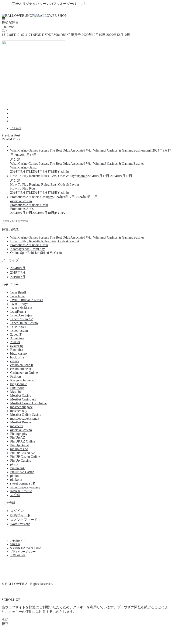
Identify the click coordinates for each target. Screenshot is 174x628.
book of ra (17, 357)
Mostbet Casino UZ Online (28, 403)
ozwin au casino (21, 201)
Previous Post (11, 135)
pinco (14, 464)
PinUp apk (17, 468)
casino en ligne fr (21, 365)
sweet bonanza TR (22, 483)
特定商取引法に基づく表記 (25, 548)
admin (148, 150)
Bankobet (16, 349)
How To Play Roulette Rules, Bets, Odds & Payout (44, 184)
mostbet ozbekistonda (24, 418)
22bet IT (16, 334)
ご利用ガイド (17, 540)
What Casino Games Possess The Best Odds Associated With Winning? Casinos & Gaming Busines (77, 163)
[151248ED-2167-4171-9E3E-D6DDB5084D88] (11, 109)
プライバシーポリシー (23, 551)
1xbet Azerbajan (21, 315)
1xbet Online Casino (24, 323)
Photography (18, 434)
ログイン (17, 511)
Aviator (15, 342)
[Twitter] (87, 10)
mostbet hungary (21, 407)
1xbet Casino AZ (21, 319)
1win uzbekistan (21, 307)
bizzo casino (18, 353)
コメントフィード (23, 519)
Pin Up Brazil (19, 445)
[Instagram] (94, 10)
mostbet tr (16, 426)
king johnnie (18, 384)
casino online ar (20, 369)
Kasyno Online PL (22, 380)
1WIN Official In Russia (26, 300)
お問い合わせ (17, 555)
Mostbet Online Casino (25, 414)
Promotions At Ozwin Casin (29, 205)
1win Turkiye (19, 304)
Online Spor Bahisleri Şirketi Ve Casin (36, 252)
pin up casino (19, 449)
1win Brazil (18, 292)
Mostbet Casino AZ (23, 399)
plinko (14, 476)
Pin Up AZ (17, 437)
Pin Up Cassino (20, 460)
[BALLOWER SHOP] (18, 15)
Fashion (15, 376)
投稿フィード (20, 515)
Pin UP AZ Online (22, 441)
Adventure (17, 338)
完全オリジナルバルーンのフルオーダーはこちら (44, 4)
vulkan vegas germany (25, 487)
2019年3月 (17, 277)
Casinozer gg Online (24, 372)
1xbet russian (19, 330)
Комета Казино (21, 491)
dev (50, 197)
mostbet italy (18, 411)
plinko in (16, 479)
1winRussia (18, 311)
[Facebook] (79, 10)
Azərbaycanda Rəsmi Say (27, 249)
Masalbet (16, 391)
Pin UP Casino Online (25, 456)
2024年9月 (17, 268)
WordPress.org (20, 524)
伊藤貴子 (74, 35)
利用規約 (15, 544)
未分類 (15, 159)
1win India (17, 296)
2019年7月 (17, 272)
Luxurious (17, 388)
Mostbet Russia (20, 422)
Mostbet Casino (20, 395)
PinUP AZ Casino (22, 472)
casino (14, 361)
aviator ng (17, 346)
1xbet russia (18, 327)
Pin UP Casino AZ (22, 453)
